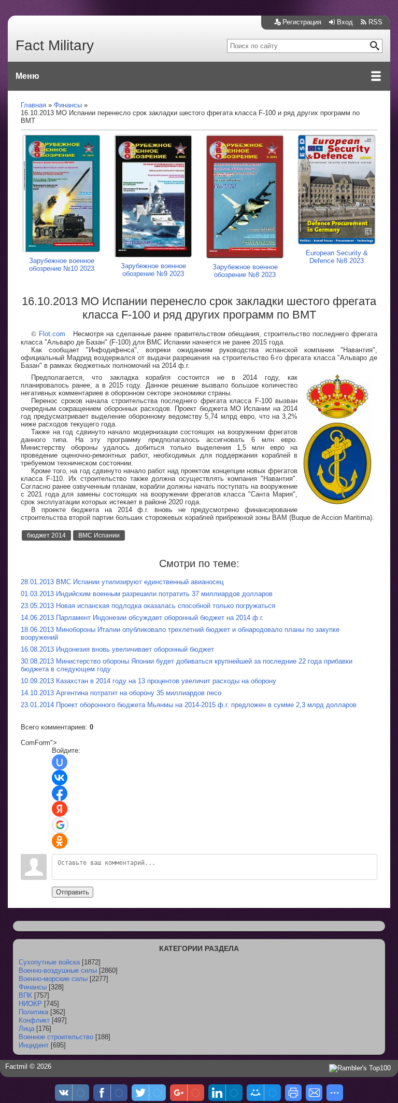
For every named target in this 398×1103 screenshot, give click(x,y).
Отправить (72, 892)
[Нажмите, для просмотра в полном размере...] (337, 502)
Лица (26, 1028)
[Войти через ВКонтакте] (59, 777)
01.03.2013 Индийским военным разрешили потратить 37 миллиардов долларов (147, 594)
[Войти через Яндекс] (59, 809)
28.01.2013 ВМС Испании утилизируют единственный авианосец (122, 582)
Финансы (33, 987)
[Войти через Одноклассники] (59, 841)
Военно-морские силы (53, 979)
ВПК (25, 995)
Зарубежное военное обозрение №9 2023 (153, 270)
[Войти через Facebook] (59, 793)
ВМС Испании (99, 535)
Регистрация (301, 22)
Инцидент (34, 1045)
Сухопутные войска (49, 962)
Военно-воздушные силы (58, 970)
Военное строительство (56, 1037)
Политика (33, 1012)
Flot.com (52, 334)
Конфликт (34, 1020)
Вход (345, 22)
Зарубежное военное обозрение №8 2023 (245, 271)
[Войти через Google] (60, 825)
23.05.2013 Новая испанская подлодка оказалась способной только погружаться (148, 606)
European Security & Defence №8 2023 (337, 257)
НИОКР (30, 1004)
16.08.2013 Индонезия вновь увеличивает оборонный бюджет (117, 649)
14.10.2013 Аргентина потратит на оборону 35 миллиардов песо (121, 693)
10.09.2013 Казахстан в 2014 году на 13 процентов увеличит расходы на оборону (148, 681)
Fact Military (55, 45)
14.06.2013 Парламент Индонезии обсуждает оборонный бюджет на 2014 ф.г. (142, 618)
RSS (375, 22)
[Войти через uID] (59, 762)
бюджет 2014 (46, 535)
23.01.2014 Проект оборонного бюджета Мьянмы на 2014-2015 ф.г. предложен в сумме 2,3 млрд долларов (189, 705)
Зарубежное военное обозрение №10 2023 (61, 264)
